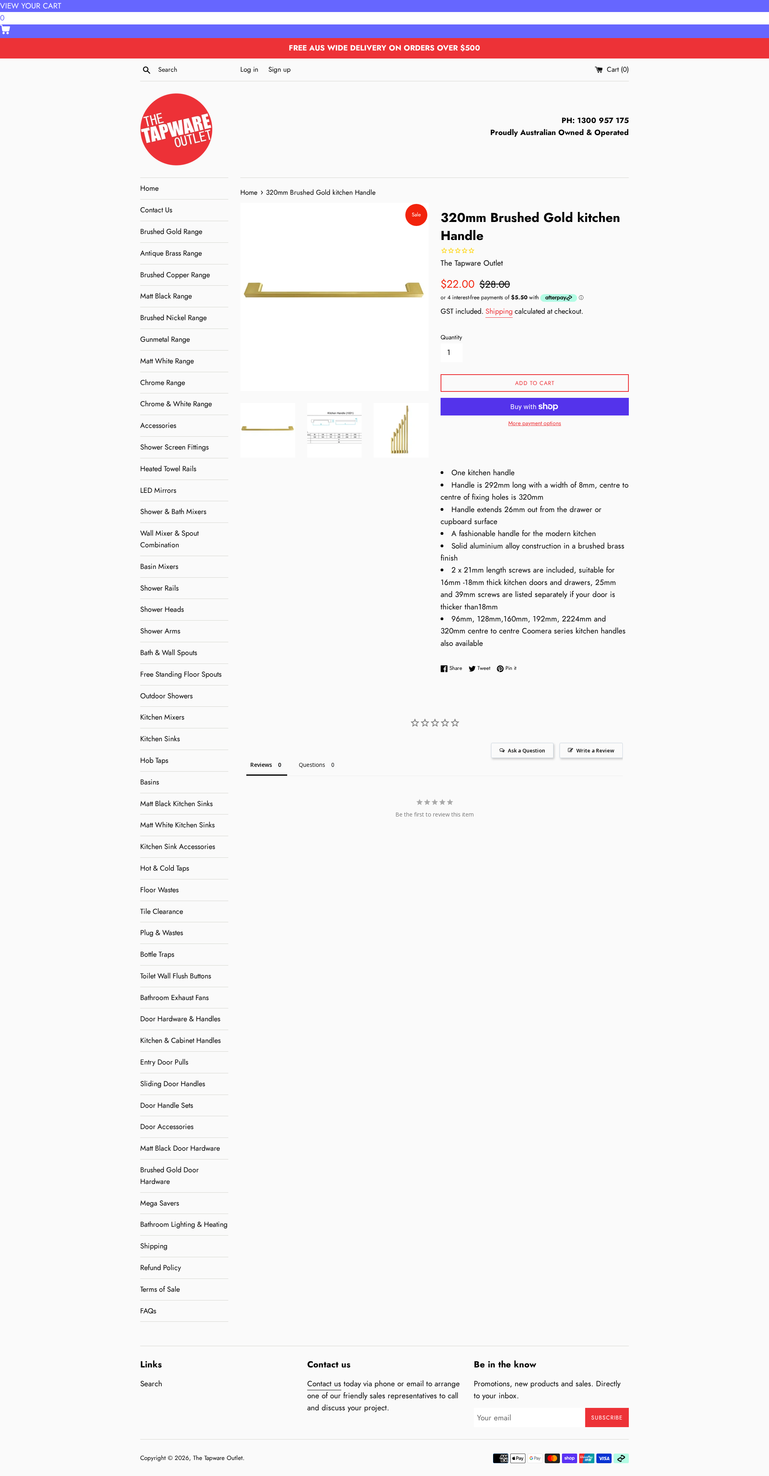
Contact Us (156, 210)
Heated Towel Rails (168, 469)
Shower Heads (162, 609)
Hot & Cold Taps (164, 868)
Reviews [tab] (261, 764)
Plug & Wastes (161, 933)
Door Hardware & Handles (180, 1019)
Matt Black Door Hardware (180, 1148)
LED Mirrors (158, 490)
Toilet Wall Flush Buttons (175, 976)
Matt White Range (167, 361)
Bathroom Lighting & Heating (183, 1224)
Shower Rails (159, 588)
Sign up (279, 69)
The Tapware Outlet (218, 1458)
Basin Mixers (159, 566)
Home (149, 188)
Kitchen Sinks (160, 739)
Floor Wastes (159, 890)
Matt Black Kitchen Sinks (176, 803)
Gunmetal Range (165, 339)
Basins (149, 782)
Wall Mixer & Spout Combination (169, 539)
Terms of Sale (160, 1289)
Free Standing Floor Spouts (180, 674)
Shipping (153, 1246)
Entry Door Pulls (164, 1062)
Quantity (451, 337)
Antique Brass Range (171, 253)
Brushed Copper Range (175, 275)
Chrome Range (162, 382)
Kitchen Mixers (162, 717)
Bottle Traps (157, 954)
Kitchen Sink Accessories (177, 846)
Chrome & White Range (176, 404)
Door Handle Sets (166, 1105)
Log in (249, 69)
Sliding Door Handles (172, 1084)
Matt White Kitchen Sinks (177, 825)
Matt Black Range (166, 296)
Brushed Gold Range (171, 231)
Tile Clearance (161, 911)
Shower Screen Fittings (174, 447)
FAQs (148, 1311)
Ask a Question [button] (526, 750)
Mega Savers (159, 1203)
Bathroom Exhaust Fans (174, 997)
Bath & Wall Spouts (168, 652)
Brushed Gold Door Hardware (169, 1176)
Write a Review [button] (595, 750)
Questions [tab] (312, 764)
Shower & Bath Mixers (173, 511)
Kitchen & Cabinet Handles (180, 1040)
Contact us (324, 1383)
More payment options (534, 423)
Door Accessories (166, 1126)
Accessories (158, 425)
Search (151, 1383)
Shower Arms (160, 631)
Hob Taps (154, 760)
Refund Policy (160, 1267)
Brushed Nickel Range (173, 318)
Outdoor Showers (166, 696)
